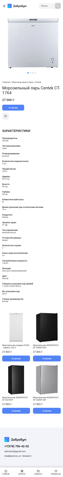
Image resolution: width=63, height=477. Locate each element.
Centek (38, 82)
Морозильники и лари (22, 82)
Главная (6, 82)
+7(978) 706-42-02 (16, 446)
